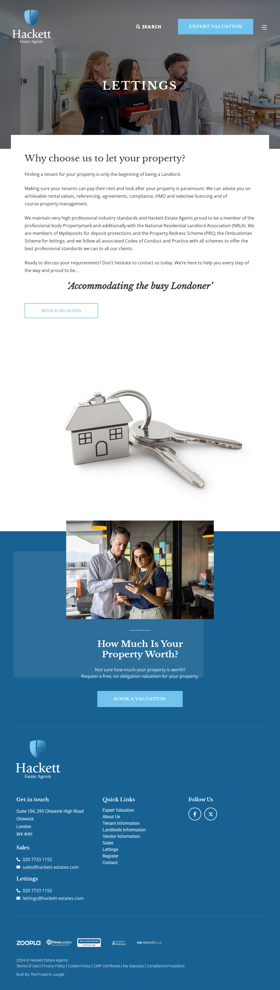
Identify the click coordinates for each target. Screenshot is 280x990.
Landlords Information (124, 829)
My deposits (133, 966)
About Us (111, 816)
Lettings (110, 849)
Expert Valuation (118, 810)
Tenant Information (121, 823)
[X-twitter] (210, 814)
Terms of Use (27, 966)
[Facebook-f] (194, 814)
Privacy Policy (53, 966)
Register (110, 856)
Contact (110, 862)
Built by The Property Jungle (40, 974)
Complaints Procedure (166, 966)
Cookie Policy (79, 966)
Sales (108, 843)
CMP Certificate (107, 966)
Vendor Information (121, 836)
